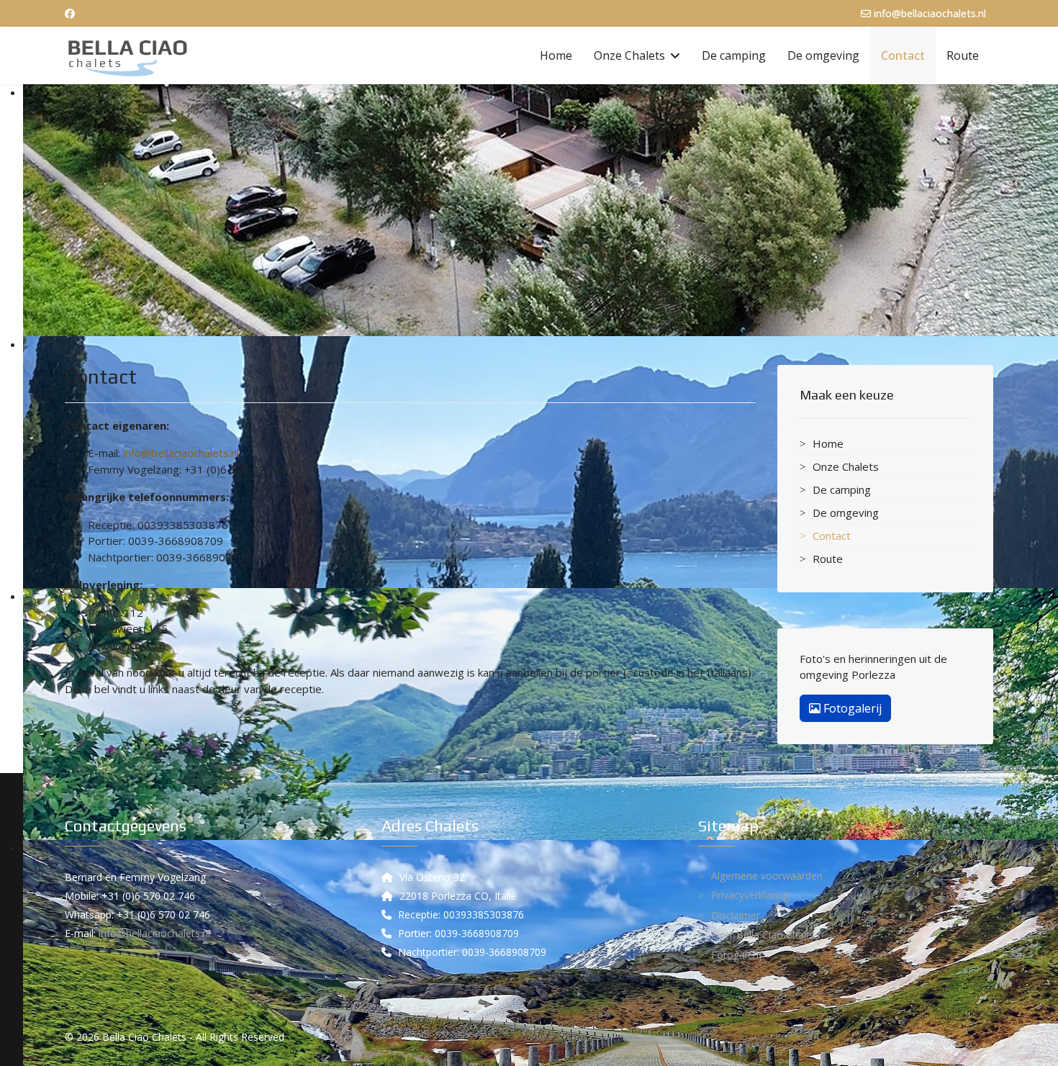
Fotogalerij (851, 708)
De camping (734, 55)
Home (556, 55)
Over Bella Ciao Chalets (765, 934)
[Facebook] (70, 13)
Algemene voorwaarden (767, 875)
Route (962, 55)
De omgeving (823, 55)
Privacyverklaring (750, 895)
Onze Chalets (629, 55)
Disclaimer (735, 915)
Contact (903, 55)
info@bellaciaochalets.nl (930, 13)
